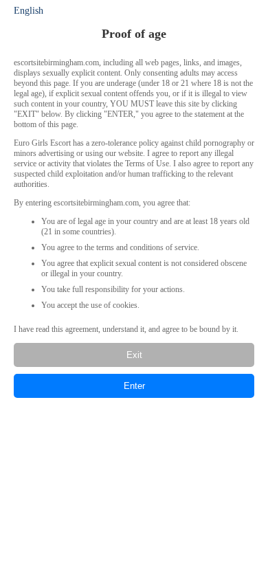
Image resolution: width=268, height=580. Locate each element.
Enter (134, 386)
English (28, 10)
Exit (134, 355)
